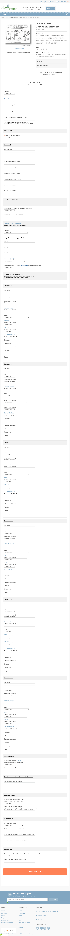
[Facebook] (37, 928)
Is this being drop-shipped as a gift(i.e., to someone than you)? (14, 800)
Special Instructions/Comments (13, 781)
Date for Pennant (12, 161)
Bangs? (6, 315)
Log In (44, 2)
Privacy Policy (24, 933)
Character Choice (9, 308)
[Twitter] (41, 928)
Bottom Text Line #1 (10, 185)
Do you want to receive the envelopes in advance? (18, 208)
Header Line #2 (8, 155)
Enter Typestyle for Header (13, 105)
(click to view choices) (10, 308)
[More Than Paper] (9, 7)
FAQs (20, 920)
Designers (37, 18)
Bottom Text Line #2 (10, 190)
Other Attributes (9, 334)
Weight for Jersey (13, 173)
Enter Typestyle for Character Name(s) (16, 117)
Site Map (31, 933)
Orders (52, 2)
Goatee (7, 350)
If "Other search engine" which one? (14, 828)
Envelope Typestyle (9, 258)
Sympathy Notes (5, 920)
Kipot (6, 357)
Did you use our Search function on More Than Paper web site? (22, 853)
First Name (7, 290)
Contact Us (22, 927)
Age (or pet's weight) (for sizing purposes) (10, 302)
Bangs (5, 393)
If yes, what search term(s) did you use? (15, 859)
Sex (5, 295)
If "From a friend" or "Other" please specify (16, 840)
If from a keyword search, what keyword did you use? (19, 834)
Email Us (40, 920)
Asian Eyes (8, 353)
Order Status (22, 913)
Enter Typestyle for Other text (14, 111)
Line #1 (6, 241)
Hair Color (6, 320)
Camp (46, 16)
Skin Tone (6, 327)
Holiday (31, 18)
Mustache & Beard (10, 347)
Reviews (21, 925)
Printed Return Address (12, 223)
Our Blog (21, 918)
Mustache (8, 343)
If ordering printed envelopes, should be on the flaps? (23, 265)
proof (19, 760)
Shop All (3, 910)
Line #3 (6, 252)
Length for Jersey (12, 179)
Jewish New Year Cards (7, 922)
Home (2, 17)
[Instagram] (44, 928)
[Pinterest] (48, 928)
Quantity (7, 91)
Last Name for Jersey (10, 167)
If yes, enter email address (11, 767)
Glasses (7, 340)
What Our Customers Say (25, 922)
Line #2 (6, 247)
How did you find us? (10, 823)
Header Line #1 (8, 149)
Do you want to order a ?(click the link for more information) (14, 761)
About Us (21, 915)
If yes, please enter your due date (13, 214)
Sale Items (4, 913)
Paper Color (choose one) (12, 135)
